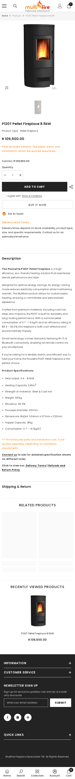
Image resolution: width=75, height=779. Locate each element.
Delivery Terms (36, 465)
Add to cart (34, 187)
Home (5, 15)
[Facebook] (7, 717)
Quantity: (8, 167)
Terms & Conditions (32, 196)
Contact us (9, 454)
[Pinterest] (28, 717)
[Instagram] (17, 717)
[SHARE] (70, 187)
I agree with (14, 196)
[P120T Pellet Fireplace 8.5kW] (37, 611)
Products (17, 15)
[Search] (15, 6)
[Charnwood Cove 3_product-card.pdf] (25, 465)
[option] (37, 56)
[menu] (4, 6)
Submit (60, 703)
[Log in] (60, 6)
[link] (19, 563)
